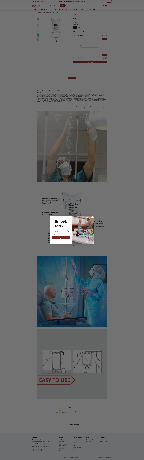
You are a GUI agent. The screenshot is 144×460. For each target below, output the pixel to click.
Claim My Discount (61, 238)
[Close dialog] (92, 217)
